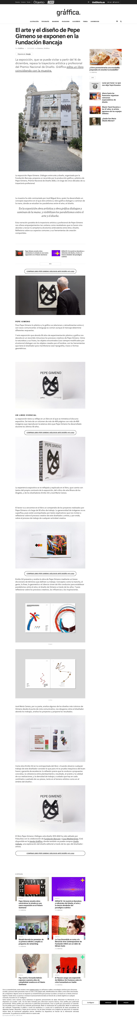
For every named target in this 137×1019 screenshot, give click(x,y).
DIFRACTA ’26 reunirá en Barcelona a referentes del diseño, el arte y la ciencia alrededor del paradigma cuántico (73, 253)
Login (110, 2)
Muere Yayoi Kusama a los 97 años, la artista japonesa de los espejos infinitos (112, 110)
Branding (55, 21)
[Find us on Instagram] (88, 2)
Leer (92, 77)
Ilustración (34, 21)
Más (50, 264)
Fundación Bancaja (52, 838)
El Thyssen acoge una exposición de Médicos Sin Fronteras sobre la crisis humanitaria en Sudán (68, 980)
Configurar (90, 1003)
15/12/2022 (30, 48)
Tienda (28, 2)
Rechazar (108, 1003)
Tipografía (45, 21)
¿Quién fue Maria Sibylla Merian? (109, 119)
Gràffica (21, 48)
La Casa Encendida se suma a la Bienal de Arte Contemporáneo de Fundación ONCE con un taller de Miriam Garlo (68, 942)
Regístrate (116, 2)
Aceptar (126, 1003)
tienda (36, 841)
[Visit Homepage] (68, 12)
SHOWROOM (95, 21)
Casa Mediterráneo (70, 838)
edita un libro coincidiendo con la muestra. (49, 69)
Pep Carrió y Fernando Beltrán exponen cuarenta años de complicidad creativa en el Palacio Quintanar (32, 981)
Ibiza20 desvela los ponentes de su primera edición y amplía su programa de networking (31, 941)
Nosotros (17, 2)
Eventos (40, 48)
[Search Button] (121, 21)
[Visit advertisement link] (98, 2)
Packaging (65, 21)
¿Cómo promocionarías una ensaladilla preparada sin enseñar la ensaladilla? (104, 68)
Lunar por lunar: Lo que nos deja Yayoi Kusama (111, 84)
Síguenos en (24, 54)
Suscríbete (76, 21)
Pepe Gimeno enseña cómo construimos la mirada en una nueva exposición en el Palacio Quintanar (36, 253)
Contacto (23, 2)
